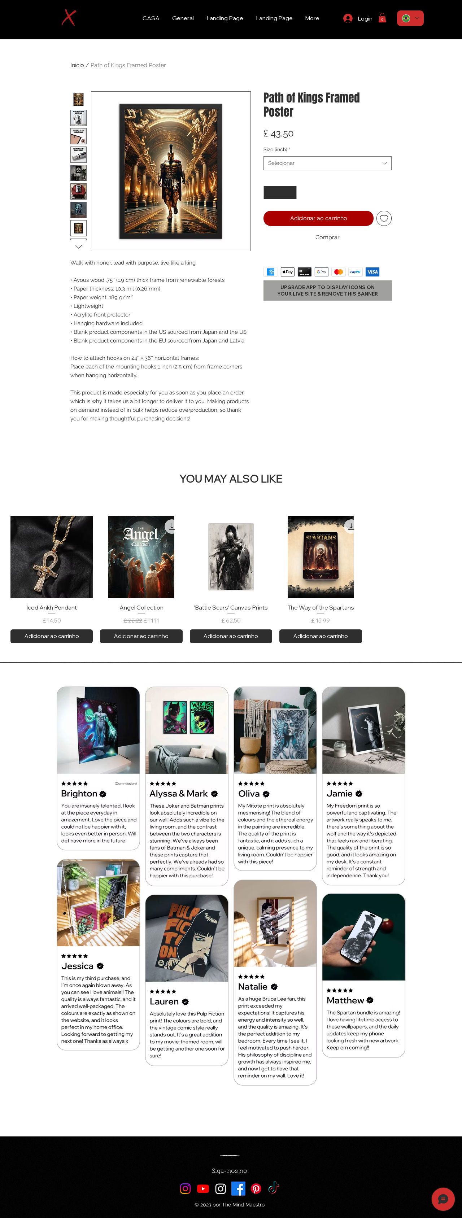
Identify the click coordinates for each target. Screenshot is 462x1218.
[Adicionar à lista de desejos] (384, 218)
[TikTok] (274, 1189)
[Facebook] (238, 1189)
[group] (231, 579)
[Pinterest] (256, 1189)
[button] (382, 17)
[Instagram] (185, 1189)
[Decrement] (269, 192)
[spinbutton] (280, 192)
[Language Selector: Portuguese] (410, 18)
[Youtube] (203, 1189)
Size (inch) (277, 149)
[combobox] (327, 163)
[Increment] (291, 192)
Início (77, 65)
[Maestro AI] (221, 1189)
